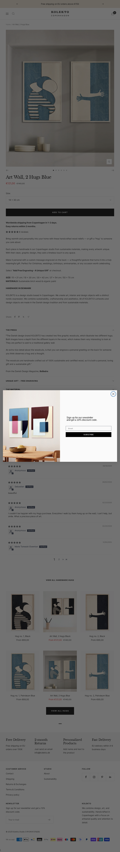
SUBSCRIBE (88, 435)
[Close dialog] (113, 394)
